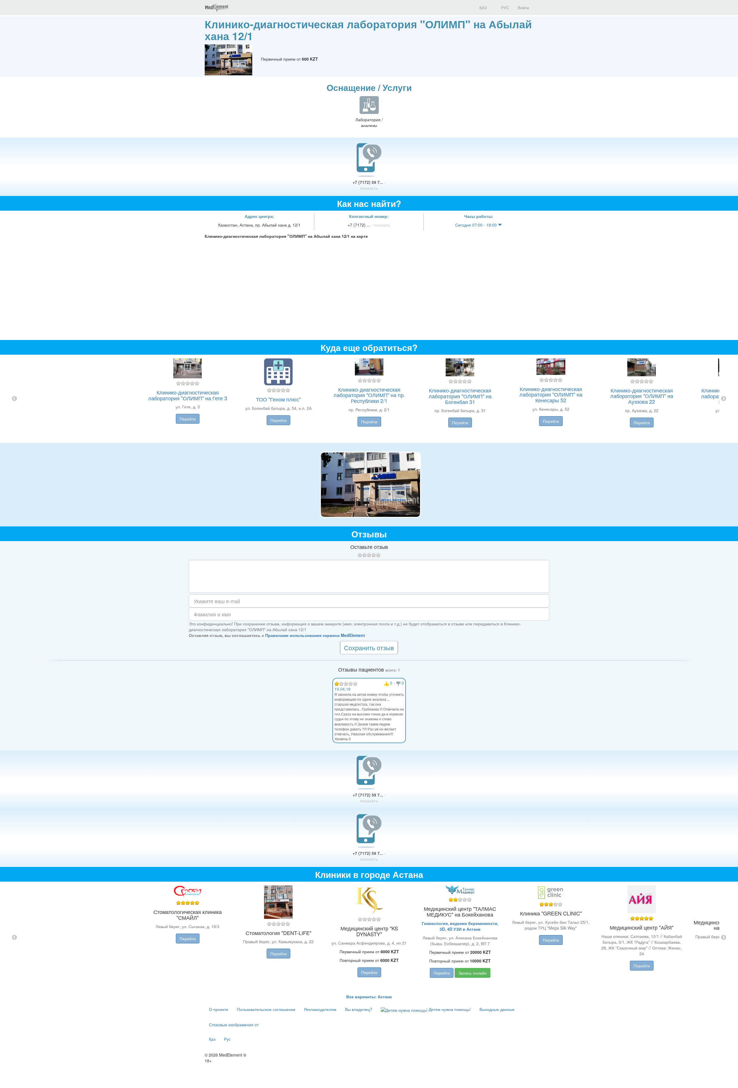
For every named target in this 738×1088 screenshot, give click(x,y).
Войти (523, 7)
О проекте (218, 1009)
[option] (369, 398)
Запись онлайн (472, 973)
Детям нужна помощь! (449, 1009)
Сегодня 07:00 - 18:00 (476, 225)
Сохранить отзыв (369, 647)
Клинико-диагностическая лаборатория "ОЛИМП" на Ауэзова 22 (641, 395)
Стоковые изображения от (234, 1024)
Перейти (188, 419)
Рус (227, 1039)
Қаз (212, 1039)
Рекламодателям (320, 1009)
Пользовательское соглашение (266, 1009)
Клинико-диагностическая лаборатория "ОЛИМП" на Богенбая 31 (460, 395)
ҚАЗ (482, 7)
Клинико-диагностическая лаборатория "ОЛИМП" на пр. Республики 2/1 (369, 395)
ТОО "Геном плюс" (278, 399)
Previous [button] (14, 399)
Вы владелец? (358, 1009)
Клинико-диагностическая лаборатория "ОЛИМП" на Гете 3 (187, 395)
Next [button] (723, 399)
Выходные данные (497, 1009)
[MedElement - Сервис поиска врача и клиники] (216, 7)
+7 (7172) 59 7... (369, 185)
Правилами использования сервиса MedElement (315, 635)
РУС (504, 7)
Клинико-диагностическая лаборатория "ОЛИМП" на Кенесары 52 (550, 394)
